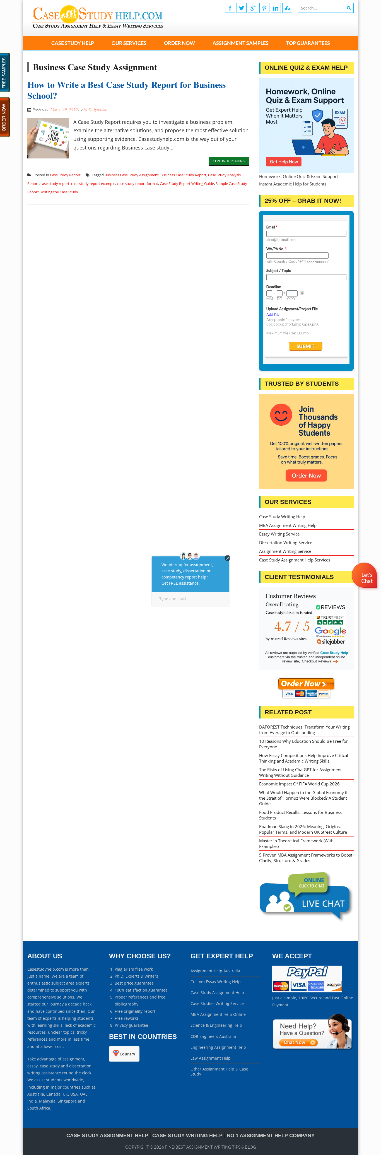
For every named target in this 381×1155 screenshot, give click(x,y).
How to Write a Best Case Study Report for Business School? (126, 90)
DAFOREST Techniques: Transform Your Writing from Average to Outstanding (304, 729)
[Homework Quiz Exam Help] (306, 125)
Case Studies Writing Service (217, 1003)
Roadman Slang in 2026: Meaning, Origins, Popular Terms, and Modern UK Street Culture (303, 829)
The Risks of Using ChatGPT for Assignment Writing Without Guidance (300, 772)
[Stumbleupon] (287, 8)
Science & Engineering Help (216, 1025)
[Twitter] (242, 8)
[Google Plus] (253, 8)
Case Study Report (65, 174)
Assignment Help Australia (215, 970)
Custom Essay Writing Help (216, 981)
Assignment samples (241, 43)
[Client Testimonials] (306, 629)
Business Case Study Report (183, 174)
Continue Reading (229, 161)
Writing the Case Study (59, 191)
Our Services (129, 43)
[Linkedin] (276, 8)
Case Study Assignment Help (217, 992)
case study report (54, 183)
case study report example (93, 183)
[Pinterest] (264, 8)
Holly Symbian (95, 109)
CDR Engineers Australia (213, 1036)
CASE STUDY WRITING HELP (187, 1135)
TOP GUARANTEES (308, 43)
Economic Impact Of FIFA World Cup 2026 (299, 784)
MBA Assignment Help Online (218, 1014)
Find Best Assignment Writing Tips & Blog (210, 1147)
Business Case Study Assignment (132, 174)
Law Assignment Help (211, 1058)
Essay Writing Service (279, 534)
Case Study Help (72, 43)
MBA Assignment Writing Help (288, 525)
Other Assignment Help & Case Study (219, 1071)
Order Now (179, 43)
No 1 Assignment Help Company (271, 1135)
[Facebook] (230, 8)
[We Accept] (307, 991)
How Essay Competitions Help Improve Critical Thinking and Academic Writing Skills (303, 758)
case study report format (137, 183)
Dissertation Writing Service (285, 542)
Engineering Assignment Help (218, 1047)
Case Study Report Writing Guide (187, 183)
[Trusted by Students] (306, 441)
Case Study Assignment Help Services (294, 560)
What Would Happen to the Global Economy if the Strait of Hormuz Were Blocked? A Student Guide (303, 798)
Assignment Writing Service (285, 551)
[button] (365, 591)
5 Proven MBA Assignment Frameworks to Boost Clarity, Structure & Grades (305, 857)
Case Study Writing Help (282, 516)
